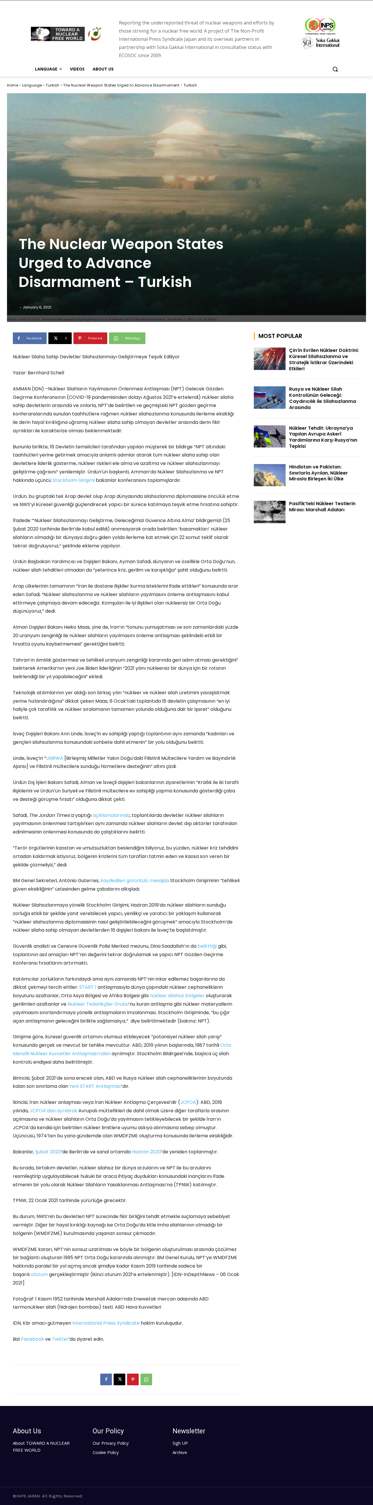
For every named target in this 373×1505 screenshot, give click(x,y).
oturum (39, 1274)
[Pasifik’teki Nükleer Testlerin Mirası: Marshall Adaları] (270, 512)
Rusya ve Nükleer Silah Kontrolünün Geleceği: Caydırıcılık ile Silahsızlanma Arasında (322, 398)
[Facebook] (106, 1379)
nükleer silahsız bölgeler (177, 995)
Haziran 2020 (146, 1151)
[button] (335, 69)
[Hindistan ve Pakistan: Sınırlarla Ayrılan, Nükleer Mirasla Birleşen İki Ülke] (270, 475)
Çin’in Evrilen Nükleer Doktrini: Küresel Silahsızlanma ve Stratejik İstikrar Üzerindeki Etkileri (324, 359)
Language (32, 85)
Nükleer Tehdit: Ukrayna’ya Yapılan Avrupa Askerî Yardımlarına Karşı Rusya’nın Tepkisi (323, 437)
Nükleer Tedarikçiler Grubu (98, 1004)
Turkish (52, 85)
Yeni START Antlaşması (95, 1086)
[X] (119, 1379)
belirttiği (207, 946)
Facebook (32, 1339)
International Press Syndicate (106, 1323)
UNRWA (54, 758)
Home (12, 85)
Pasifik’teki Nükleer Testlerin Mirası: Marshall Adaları (322, 506)
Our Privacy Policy (111, 1443)
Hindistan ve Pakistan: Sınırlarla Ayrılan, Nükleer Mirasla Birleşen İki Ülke (318, 473)
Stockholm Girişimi (73, 480)
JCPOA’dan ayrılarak (53, 1110)
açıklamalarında (111, 815)
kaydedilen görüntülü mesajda (135, 880)
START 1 (87, 987)
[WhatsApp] (146, 1379)
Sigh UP (180, 1443)
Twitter (60, 1339)
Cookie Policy (106, 1452)
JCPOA (188, 1102)
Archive (180, 1452)
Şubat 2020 (48, 1151)
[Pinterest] (133, 1379)
